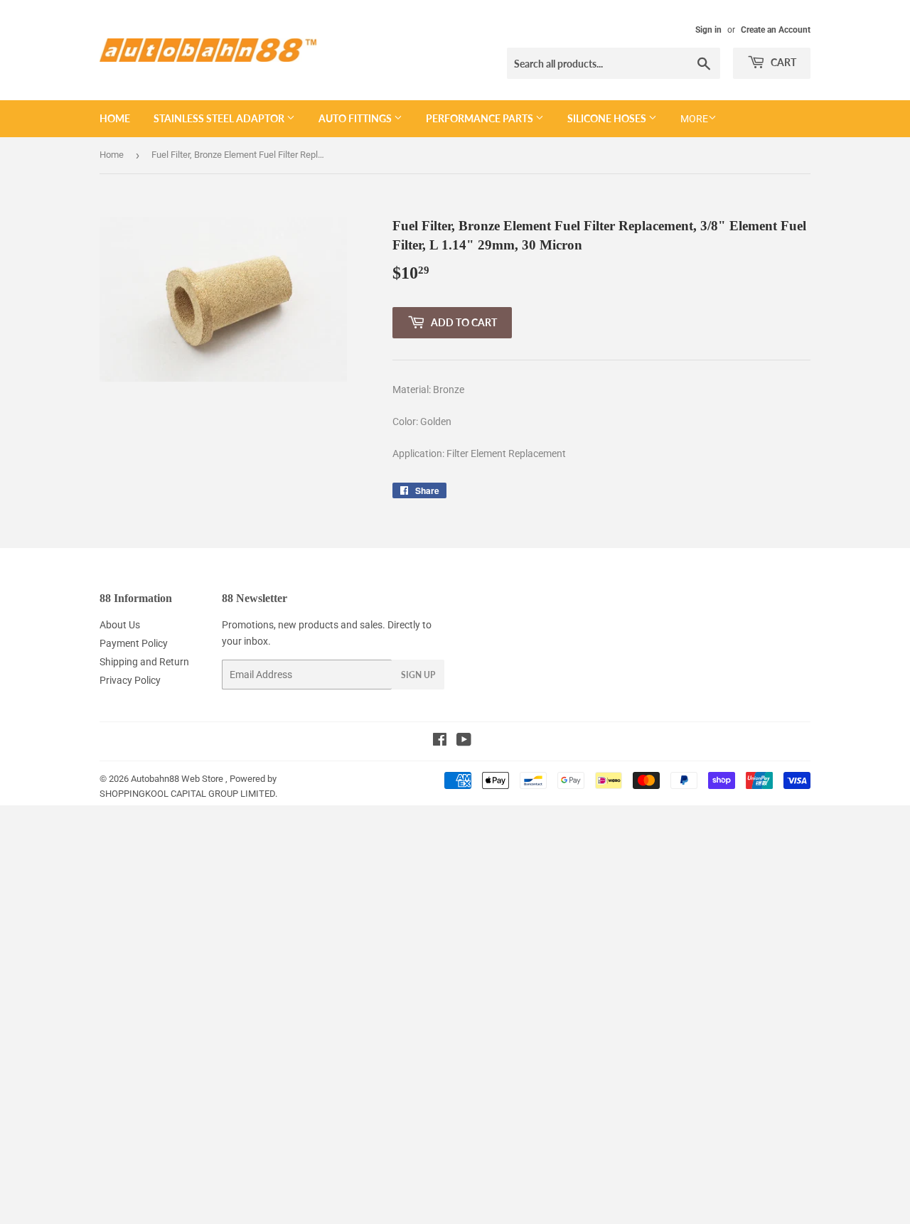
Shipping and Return (144, 661)
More (694, 118)
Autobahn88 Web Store (177, 778)
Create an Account (775, 30)
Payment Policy (134, 643)
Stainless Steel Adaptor (220, 118)
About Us (120, 624)
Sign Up (418, 675)
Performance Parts (480, 118)
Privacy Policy (130, 680)
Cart (782, 62)
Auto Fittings (356, 118)
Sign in (708, 30)
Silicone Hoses (607, 118)
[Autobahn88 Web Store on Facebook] (439, 741)
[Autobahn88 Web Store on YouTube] (463, 741)
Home (115, 118)
